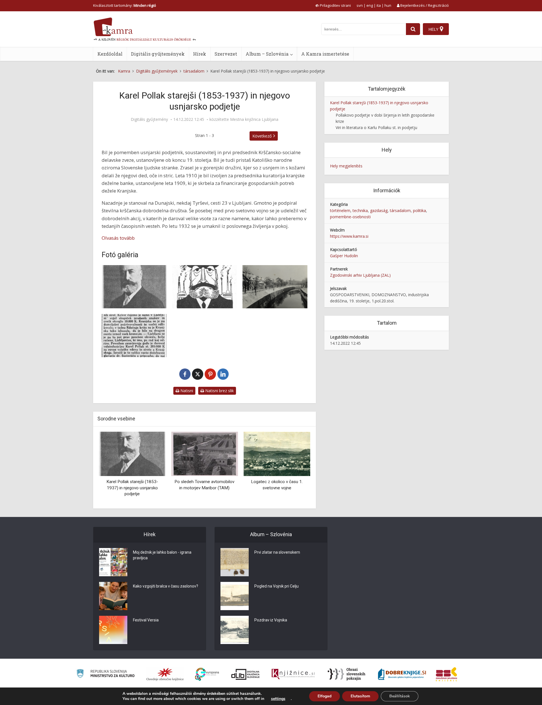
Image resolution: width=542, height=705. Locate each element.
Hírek (199, 54)
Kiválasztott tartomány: (124, 5)
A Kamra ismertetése (325, 54)
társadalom (400, 210)
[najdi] (413, 29)
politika (419, 210)
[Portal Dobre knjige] (402, 674)
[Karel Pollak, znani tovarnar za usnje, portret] (204, 286)
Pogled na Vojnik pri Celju (276, 586)
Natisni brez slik (219, 390)
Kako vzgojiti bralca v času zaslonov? (165, 586)
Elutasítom (360, 696)
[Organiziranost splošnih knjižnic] (165, 674)
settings (278, 698)
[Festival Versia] (113, 630)
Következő (262, 136)
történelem (340, 210)
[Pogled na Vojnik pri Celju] (234, 596)
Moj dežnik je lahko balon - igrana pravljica (162, 555)
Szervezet (226, 54)
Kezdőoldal (110, 54)
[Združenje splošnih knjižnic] (446, 674)
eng (369, 5)
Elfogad (324, 696)
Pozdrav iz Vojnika (270, 620)
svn (360, 5)
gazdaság (379, 210)
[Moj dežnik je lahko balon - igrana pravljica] (113, 562)
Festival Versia (146, 620)
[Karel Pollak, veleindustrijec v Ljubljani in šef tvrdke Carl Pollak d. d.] (134, 286)
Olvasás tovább (118, 238)
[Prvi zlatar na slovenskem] (234, 562)
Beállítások (399, 696)
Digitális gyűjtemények (158, 54)
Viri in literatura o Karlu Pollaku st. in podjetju (376, 127)
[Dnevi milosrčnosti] (134, 335)
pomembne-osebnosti (350, 216)
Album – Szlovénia (267, 54)
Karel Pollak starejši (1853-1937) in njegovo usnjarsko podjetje (132, 487)
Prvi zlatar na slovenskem (277, 552)
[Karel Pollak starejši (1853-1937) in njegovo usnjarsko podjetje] (132, 453)
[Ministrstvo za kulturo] (105, 674)
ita (379, 5)
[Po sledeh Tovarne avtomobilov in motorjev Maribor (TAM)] (204, 453)
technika (360, 210)
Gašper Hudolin (344, 255)
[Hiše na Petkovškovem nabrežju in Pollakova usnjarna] (274, 286)
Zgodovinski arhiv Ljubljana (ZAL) (360, 275)
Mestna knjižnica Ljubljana (254, 119)
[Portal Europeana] (207, 674)
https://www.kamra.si (349, 236)
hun (387, 5)
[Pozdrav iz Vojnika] (234, 630)
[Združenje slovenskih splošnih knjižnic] (293, 674)
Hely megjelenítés (346, 166)
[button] (296, 468)
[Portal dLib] (245, 674)
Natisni (186, 390)
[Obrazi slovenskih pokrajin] (346, 674)
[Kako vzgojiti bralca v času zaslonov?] (113, 596)
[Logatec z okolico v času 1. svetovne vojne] (277, 453)
